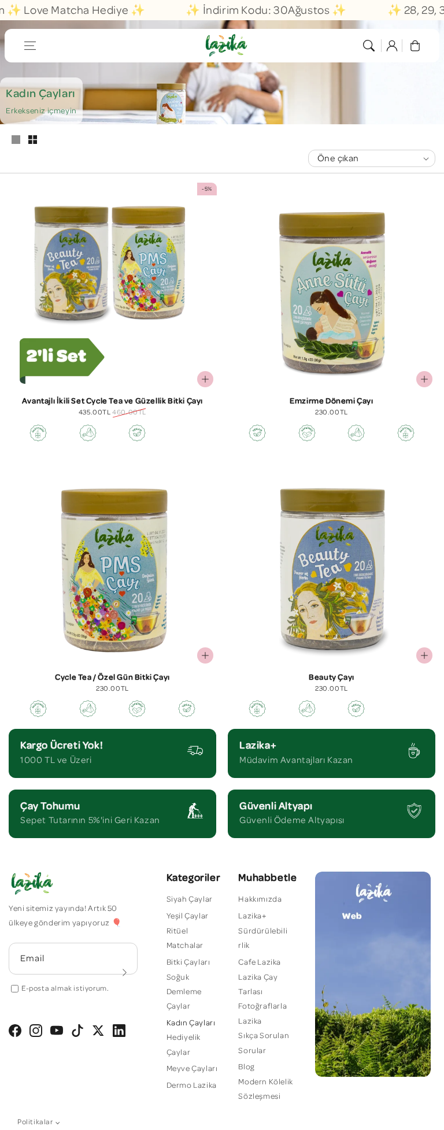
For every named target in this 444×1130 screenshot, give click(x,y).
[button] (30, 45)
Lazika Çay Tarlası (258, 984)
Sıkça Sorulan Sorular (263, 1043)
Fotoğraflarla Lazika (262, 1013)
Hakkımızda (260, 899)
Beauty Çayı (331, 677)
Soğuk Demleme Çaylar (184, 991)
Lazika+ (252, 916)
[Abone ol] (125, 973)
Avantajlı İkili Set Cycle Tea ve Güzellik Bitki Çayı (112, 401)
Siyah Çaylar (189, 899)
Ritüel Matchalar (185, 938)
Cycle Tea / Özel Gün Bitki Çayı (112, 677)
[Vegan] (137, 433)
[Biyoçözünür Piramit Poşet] (88, 433)
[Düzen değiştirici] (16, 140)
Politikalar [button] (35, 1122)
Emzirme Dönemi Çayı (331, 401)
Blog (246, 1067)
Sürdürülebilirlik (262, 938)
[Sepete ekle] (205, 379)
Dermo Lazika (191, 1085)
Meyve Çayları (192, 1069)
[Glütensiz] (38, 433)
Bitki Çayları (188, 962)
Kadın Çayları (191, 1023)
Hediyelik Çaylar (183, 1044)
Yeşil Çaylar (187, 916)
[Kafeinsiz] (307, 433)
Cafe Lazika (259, 962)
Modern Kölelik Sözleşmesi (265, 1089)
